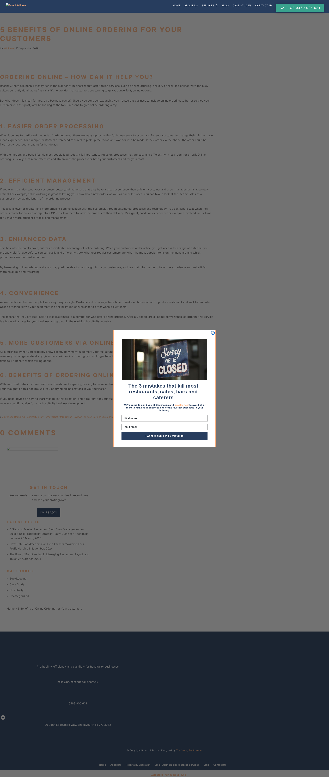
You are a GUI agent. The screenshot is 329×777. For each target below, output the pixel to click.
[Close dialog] (213, 333)
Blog (225, 5)
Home (177, 5)
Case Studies (242, 5)
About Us (191, 5)
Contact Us (264, 5)
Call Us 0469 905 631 (300, 8)
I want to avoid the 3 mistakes (164, 435)
